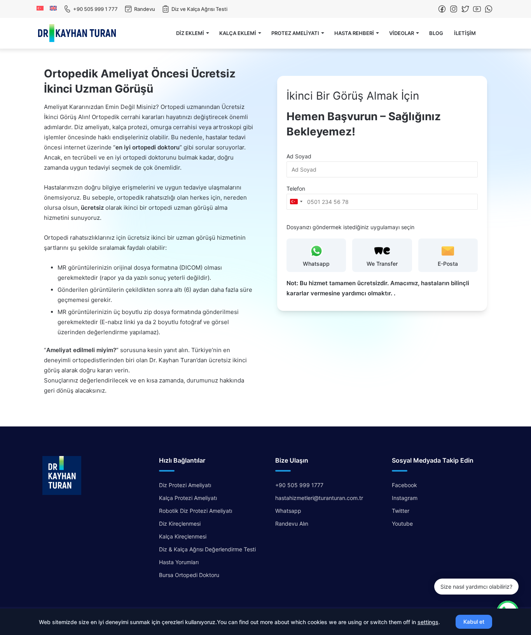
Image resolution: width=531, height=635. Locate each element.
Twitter (400, 510)
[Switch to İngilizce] (55, 8)
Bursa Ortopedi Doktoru (189, 575)
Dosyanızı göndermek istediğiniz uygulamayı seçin (350, 227)
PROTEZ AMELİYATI (295, 33)
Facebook (404, 485)
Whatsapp (288, 510)
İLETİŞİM (465, 33)
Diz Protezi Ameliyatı (185, 485)
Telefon (295, 188)
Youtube (402, 523)
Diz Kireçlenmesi (180, 523)
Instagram (404, 498)
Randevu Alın (291, 523)
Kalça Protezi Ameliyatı (188, 498)
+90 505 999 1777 (299, 485)
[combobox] (296, 201)
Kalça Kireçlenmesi (182, 536)
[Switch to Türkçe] (42, 8)
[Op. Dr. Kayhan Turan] (77, 33)
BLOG (436, 33)
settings (427, 622)
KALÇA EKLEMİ (237, 33)
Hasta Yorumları (179, 562)
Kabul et (473, 621)
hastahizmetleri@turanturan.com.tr (319, 498)
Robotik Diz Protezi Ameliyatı (195, 510)
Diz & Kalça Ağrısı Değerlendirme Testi (207, 549)
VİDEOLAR (401, 33)
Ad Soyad (298, 156)
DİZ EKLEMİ (190, 33)
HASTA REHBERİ (354, 33)
